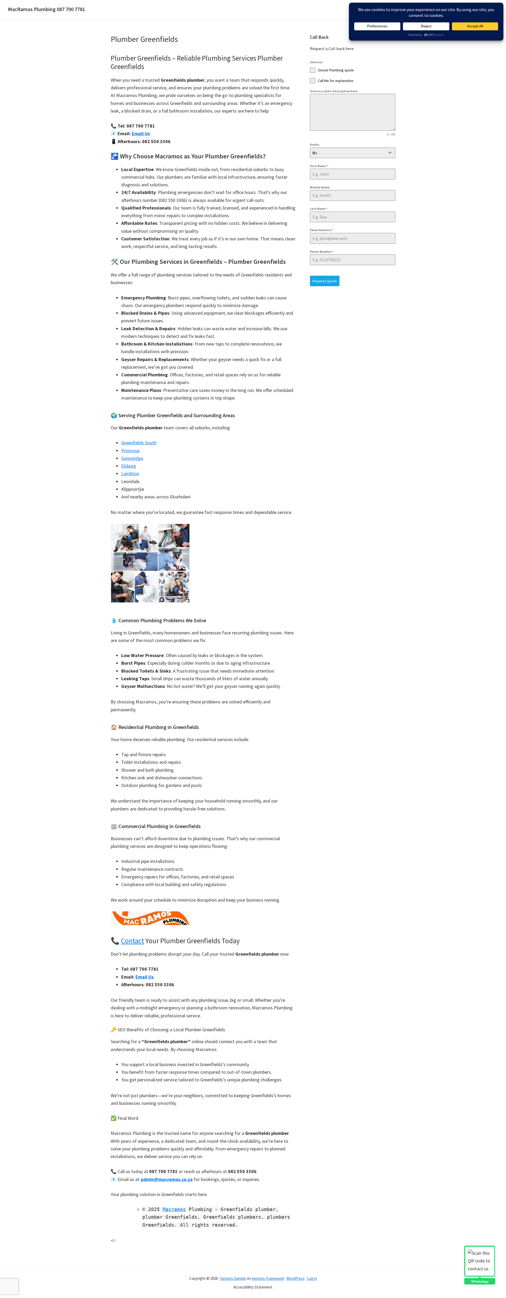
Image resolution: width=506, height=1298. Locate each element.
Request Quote (325, 281)
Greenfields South (139, 443)
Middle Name (319, 187)
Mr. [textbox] (315, 152)
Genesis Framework (268, 1278)
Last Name (318, 209)
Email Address (321, 230)
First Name (319, 166)
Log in (312, 1278)
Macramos (174, 1209)
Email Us (141, 133)
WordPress (295, 1278)
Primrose (130, 451)
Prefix (314, 145)
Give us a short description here (333, 91)
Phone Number (321, 252)
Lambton (130, 473)
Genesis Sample (233, 1278)
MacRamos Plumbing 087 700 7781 (46, 9)
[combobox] (352, 153)
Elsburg (128, 466)
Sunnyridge (132, 458)
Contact (132, 940)
